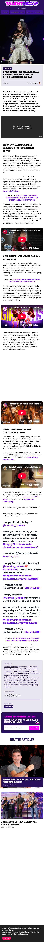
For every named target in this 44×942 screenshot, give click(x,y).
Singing (5, 916)
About (39, 913)
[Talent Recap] (22, 3)
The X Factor (7, 68)
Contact (38, 916)
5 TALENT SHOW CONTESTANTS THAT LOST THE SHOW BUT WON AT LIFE (22, 639)
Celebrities (7, 922)
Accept (6, 938)
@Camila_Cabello (14, 525)
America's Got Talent (17, 12)
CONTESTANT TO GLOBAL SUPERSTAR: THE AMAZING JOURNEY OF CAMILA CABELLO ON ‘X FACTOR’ (22, 197)
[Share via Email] (19, 695)
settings (25, 934)
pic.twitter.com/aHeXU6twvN (20, 547)
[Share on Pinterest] (12, 695)
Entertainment (8, 919)
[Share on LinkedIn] (15, 695)
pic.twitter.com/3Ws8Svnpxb (20, 622)
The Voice (5, 12)
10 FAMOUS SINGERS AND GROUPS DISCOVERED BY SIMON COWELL (24, 280)
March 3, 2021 (10, 556)
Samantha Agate (11, 667)
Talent (5, 913)
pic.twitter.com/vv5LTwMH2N (20, 578)
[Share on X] (8, 695)
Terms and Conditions (33, 922)
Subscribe (34, 728)
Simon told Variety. (11, 191)
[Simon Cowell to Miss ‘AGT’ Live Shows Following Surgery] (22, 766)
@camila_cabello (13, 566)
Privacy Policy (36, 919)
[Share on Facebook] (5, 695)
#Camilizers (10, 569)
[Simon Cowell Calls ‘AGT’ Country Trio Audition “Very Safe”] (22, 805)
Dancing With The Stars (34, 12)
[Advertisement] (22, 853)
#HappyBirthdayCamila (17, 544)
